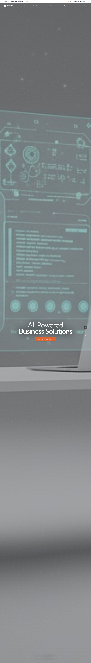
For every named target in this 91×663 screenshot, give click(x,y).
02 (85, 331)
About (32, 5)
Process (46, 5)
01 (85, 327)
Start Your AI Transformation (45, 339)
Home (26, 5)
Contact (64, 5)
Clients (52, 5)
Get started (25, 1)
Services (38, 5)
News (58, 5)
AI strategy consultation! (49, 657)
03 (85, 335)
